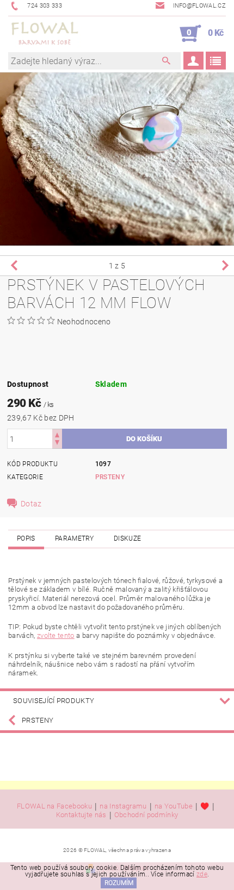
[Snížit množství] (57, 443)
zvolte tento (56, 635)
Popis (26, 538)
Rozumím (118, 883)
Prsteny (110, 477)
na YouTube (174, 806)
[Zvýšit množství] (57, 434)
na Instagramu (123, 806)
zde (201, 874)
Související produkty (53, 701)
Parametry (74, 538)
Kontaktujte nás (81, 815)
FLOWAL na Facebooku (54, 806)
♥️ (204, 806)
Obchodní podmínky (146, 815)
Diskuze (127, 538)
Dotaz (31, 503)
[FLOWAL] (45, 34)
